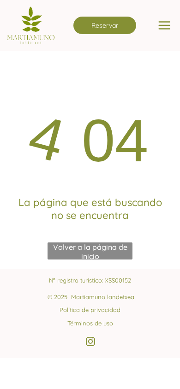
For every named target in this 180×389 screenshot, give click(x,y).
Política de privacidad (90, 309)
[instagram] (90, 343)
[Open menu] (164, 25)
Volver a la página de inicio (90, 250)
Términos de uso (90, 323)
